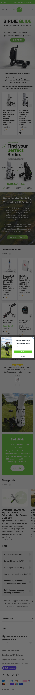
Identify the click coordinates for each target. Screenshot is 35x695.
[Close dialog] (33, 338)
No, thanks (23, 356)
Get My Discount (23, 351)
